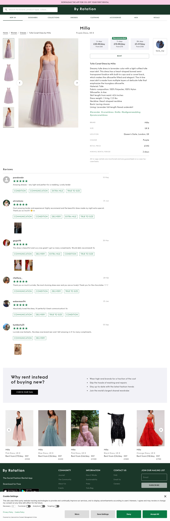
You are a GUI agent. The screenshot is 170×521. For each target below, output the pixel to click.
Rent (119, 56)
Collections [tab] (53, 17)
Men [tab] (136, 17)
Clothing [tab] (94, 17)
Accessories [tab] (115, 17)
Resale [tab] (157, 17)
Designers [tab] (33, 17)
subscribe (154, 485)
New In (13, 17)
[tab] (13, 18)
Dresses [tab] (74, 17)
